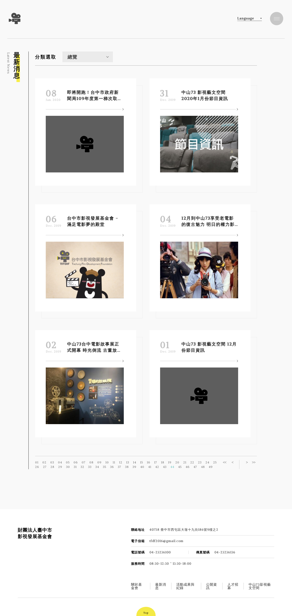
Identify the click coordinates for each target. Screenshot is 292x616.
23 (200, 462)
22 (192, 462)
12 (120, 462)
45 (180, 467)
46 (188, 467)
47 (195, 467)
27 (45, 467)
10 (107, 462)
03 (52, 462)
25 (215, 462)
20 (177, 462)
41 (149, 467)
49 (211, 467)
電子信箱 (138, 540)
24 (207, 462)
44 (172, 467)
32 (82, 467)
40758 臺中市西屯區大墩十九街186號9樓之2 (183, 530)
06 (76, 462)
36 (112, 467)
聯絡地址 (138, 529)
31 (75, 467)
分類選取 (45, 57)
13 (127, 462)
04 (60, 462)
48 (203, 467)
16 (148, 462)
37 (119, 467)
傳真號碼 (203, 552)
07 (84, 462)
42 (157, 467)
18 (162, 462)
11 (114, 462)
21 (184, 462)
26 (37, 467)
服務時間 (138, 563)
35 (104, 467)
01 (36, 462)
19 (169, 462)
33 (89, 467)
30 (68, 467)
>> (253, 462)
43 (165, 467)
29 (60, 467)
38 (127, 467)
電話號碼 (138, 552)
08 (91, 462)
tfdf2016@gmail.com (166, 541)
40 (142, 467)
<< (224, 462)
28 (52, 467)
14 (134, 462)
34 (97, 467)
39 (134, 467)
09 (99, 462)
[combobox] (87, 56)
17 (155, 462)
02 (44, 462)
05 (68, 462)
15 (141, 462)
